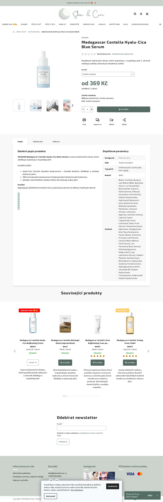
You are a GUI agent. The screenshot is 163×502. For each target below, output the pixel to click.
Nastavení (50, 496)
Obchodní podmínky (22, 473)
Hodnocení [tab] (38, 141)
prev (15, 351)
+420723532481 (54, 476)
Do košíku (124, 109)
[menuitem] (9, 24)
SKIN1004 (85, 38)
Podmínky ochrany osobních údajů (28, 476)
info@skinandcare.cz (57, 473)
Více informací (77, 490)
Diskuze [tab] (56, 141)
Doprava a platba (20, 480)
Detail (31, 362)
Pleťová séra (124, 158)
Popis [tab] (20, 141)
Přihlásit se (63, 442)
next (148, 351)
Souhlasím (112, 486)
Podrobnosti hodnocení (122, 54)
